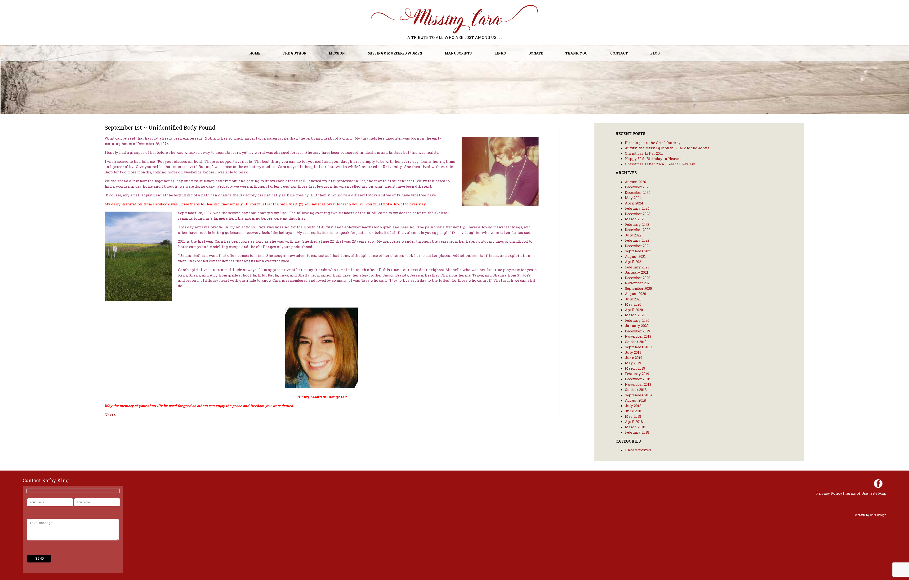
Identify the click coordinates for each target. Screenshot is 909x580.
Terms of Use (856, 493)
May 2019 (633, 363)
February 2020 (637, 320)
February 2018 (637, 432)
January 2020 (637, 325)
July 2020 (633, 299)
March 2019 (635, 368)
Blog (655, 53)
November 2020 (638, 283)
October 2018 (636, 389)
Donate (535, 53)
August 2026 (635, 181)
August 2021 (635, 256)
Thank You (576, 53)
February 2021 (637, 267)
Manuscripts (458, 53)
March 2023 (635, 219)
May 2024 (633, 197)
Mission (337, 53)
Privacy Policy (829, 493)
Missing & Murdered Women (394, 53)
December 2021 (637, 245)
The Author (294, 53)
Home (254, 53)
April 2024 (634, 203)
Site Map (878, 493)
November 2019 (638, 336)
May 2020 (633, 304)
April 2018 (634, 421)
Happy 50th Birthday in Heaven (653, 158)
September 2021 (638, 251)
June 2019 (633, 357)
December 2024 (638, 192)
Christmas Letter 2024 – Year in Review (660, 164)
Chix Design (878, 515)
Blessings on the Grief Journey (653, 142)
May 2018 (633, 416)
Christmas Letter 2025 (644, 153)
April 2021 (634, 261)
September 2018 (638, 395)
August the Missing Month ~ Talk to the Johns (667, 147)
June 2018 (633, 410)
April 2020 (634, 309)
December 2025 (637, 187)
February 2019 (637, 373)
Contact (619, 53)
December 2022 (637, 229)
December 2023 (637, 213)
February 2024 (637, 208)
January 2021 (636, 272)
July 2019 (633, 352)
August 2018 (635, 400)
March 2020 (635, 315)
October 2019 (635, 341)
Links (500, 53)
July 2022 (633, 235)
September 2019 (638, 346)
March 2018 (635, 427)
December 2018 (637, 378)
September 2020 (638, 288)
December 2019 (637, 331)
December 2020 (637, 277)
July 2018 (633, 405)
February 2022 (637, 240)
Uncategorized (638, 450)
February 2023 (637, 224)
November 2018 (638, 384)
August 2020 (635, 293)
